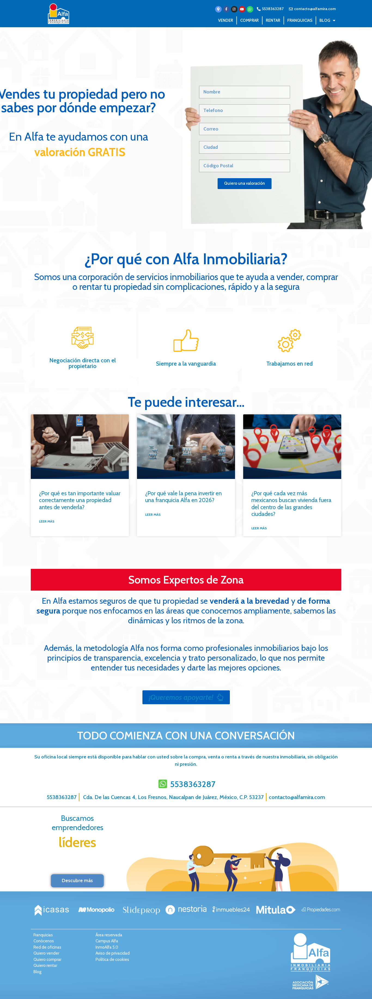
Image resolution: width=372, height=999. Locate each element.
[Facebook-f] (226, 9)
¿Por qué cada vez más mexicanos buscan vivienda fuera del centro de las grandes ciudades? (291, 503)
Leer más (46, 521)
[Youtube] (242, 9)
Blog (324, 20)
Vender (225, 20)
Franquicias (299, 20)
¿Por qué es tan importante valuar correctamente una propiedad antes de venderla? (79, 500)
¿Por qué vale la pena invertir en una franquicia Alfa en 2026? (183, 496)
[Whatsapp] (250, 9)
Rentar (273, 20)
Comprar (249, 20)
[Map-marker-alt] (218, 9)
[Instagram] (234, 9)
